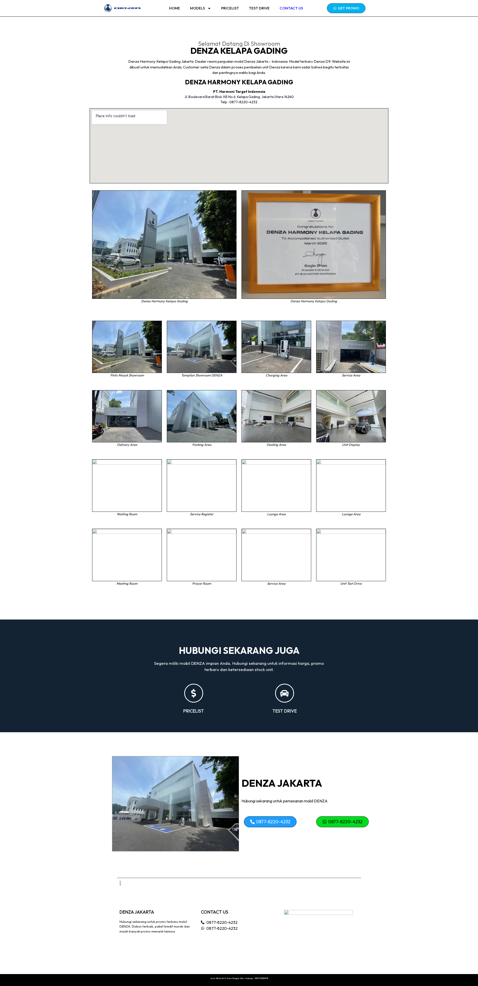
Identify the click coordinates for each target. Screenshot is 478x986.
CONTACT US (291, 8)
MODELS (197, 8)
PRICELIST (230, 8)
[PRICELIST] (193, 693)
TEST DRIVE (259, 8)
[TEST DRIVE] (284, 693)
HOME (174, 8)
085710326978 (261, 978)
